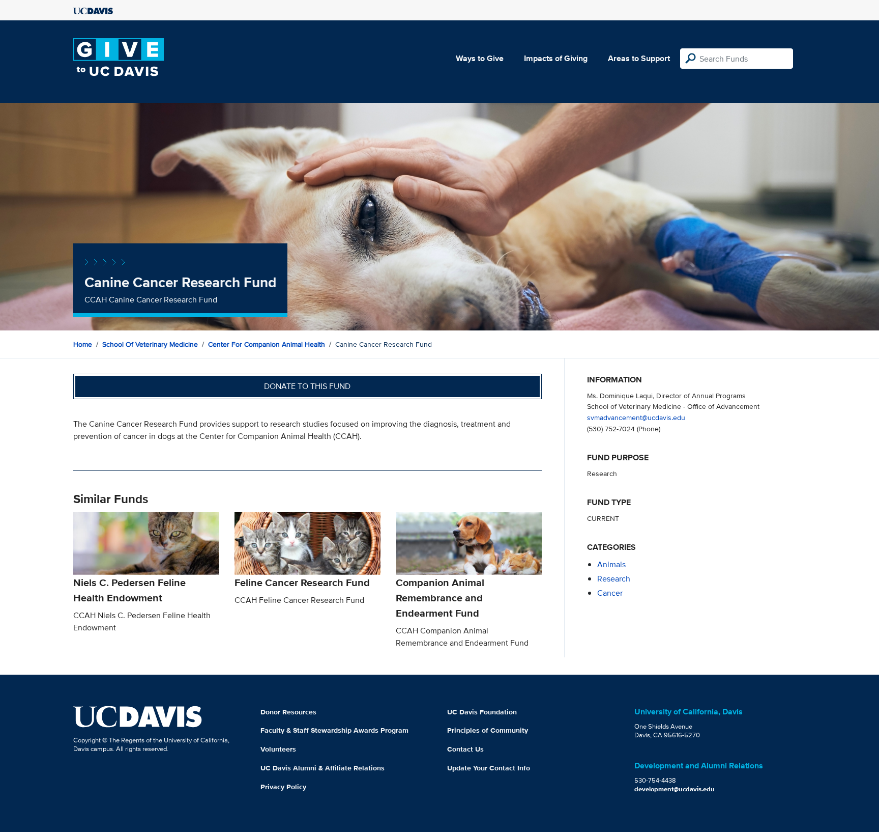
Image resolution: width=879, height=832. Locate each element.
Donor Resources (288, 712)
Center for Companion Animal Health (266, 344)
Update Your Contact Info (488, 768)
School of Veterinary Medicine (150, 344)
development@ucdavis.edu (674, 789)
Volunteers (278, 749)
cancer (610, 593)
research (613, 579)
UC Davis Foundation (482, 712)
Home (82, 344)
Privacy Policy (283, 787)
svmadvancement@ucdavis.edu (636, 417)
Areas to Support (639, 58)
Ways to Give (480, 58)
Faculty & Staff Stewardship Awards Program (334, 730)
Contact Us (465, 749)
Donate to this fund (307, 386)
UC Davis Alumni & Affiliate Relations (322, 768)
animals (611, 564)
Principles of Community (487, 730)
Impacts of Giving (556, 58)
